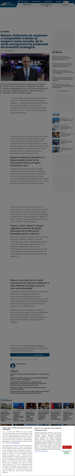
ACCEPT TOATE (67, 447)
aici (8, 461)
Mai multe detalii (15, 442)
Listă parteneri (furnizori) (41, 451)
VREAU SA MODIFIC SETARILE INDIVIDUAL (66, 452)
